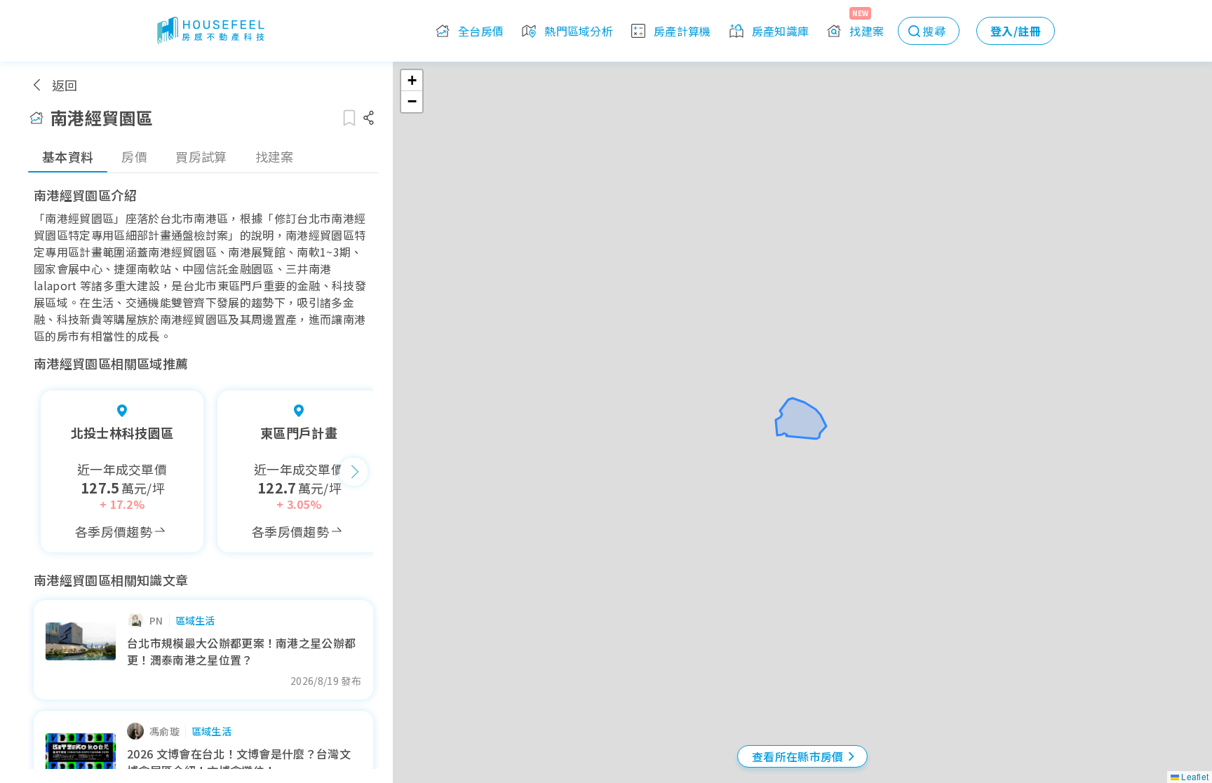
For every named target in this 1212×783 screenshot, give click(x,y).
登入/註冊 (1015, 30)
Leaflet (1193, 776)
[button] (411, 80)
